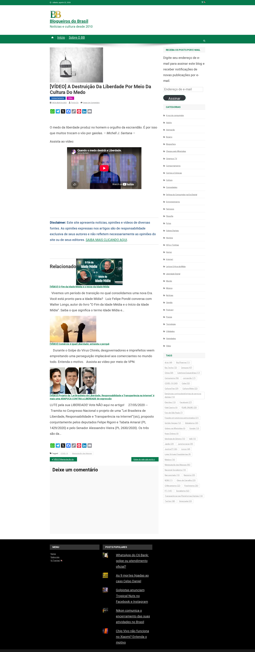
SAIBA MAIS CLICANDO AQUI (106, 240)
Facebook (186, 402)
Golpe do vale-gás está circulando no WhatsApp (146, 459)
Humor (169, 252)
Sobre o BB (77, 37)
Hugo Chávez (172, 433)
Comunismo (172, 378)
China (169, 373)
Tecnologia (171, 324)
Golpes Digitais (172, 231)
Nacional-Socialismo (175, 470)
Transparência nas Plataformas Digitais (184, 496)
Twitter (170, 501)
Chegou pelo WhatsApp (176, 151)
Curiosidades (171, 187)
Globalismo (191, 423)
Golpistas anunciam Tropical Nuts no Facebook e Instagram (132, 595)
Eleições (170, 402)
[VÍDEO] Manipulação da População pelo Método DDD (65, 459)
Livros (185, 449)
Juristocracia (185, 444)
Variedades (171, 338)
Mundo (169, 281)
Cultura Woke (190, 388)
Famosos (170, 209)
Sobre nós (55, 557)
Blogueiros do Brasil (69, 21)
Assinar (174, 98)
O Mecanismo (172, 486)
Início (61, 37)
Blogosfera (171, 144)
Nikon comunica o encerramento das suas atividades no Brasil (133, 616)
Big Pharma (183, 362)
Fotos (168, 223)
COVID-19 (64, 453)
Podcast (169, 310)
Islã (192, 439)
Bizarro (169, 137)
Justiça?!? (171, 449)
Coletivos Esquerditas (188, 373)
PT (168, 491)
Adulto (169, 123)
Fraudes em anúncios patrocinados (182, 418)
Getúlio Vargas (173, 423)
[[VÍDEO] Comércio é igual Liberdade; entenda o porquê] (73, 329)
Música (169, 288)
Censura (186, 368)
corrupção (189, 378)
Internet (169, 259)
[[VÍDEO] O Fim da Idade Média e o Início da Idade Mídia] (99, 272)
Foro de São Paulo (174, 413)
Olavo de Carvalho (186, 480)
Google (194, 428)
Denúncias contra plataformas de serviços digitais (183, 395)
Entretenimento (173, 202)
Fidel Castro (171, 407)
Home (53, 554)
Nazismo (189, 475)
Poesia (169, 317)
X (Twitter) (55, 561)
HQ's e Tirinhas (172, 245)
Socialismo (182, 491)
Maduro (170, 460)
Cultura (169, 180)
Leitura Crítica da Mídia (176, 266)
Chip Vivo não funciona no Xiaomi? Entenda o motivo (132, 636)
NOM (169, 480)
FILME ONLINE (189, 407)
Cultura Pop (171, 388)
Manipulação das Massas (82, 453)
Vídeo (70, 98)
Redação (75, 103)
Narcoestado (172, 475)
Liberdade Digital (173, 274)
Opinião (169, 302)
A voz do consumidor (175, 115)
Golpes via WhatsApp (175, 428)
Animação (170, 130)
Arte (168, 362)
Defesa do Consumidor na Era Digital (181, 195)
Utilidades (170, 331)
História (169, 238)
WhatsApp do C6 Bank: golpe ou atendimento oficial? (132, 560)
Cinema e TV (171, 159)
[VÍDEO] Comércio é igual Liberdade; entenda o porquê (79, 344)
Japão (169, 444)
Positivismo (191, 486)
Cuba (186, 383)
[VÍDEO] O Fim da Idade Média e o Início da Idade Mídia (79, 286)
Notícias (169, 295)
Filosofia (169, 216)
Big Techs (171, 368)
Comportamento (57, 98)
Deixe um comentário (91, 103)
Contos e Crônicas (174, 173)
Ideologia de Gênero (175, 439)
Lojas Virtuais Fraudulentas (178, 454)
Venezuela (185, 501)
